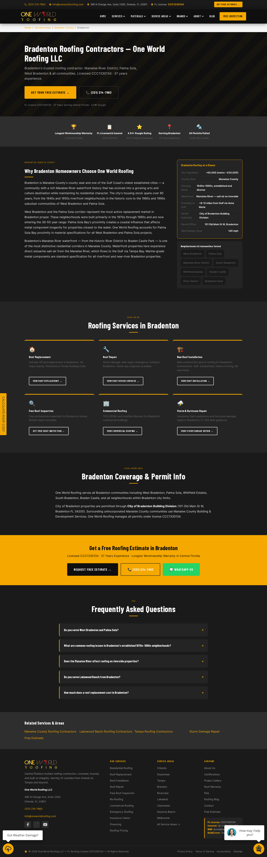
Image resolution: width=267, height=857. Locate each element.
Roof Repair (117, 786)
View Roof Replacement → (47, 380)
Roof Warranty (212, 786)
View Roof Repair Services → (123, 380)
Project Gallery (212, 780)
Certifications (212, 774)
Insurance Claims (120, 817)
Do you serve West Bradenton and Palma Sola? (134, 629)
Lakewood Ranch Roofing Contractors (106, 731)
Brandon (162, 786)
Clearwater (163, 805)
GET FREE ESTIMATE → (228, 4)
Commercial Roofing (122, 805)
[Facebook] (28, 824)
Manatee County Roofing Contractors (50, 731)
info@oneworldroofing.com (67, 4)
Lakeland (162, 799)
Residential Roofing (121, 768)
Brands (181, 16)
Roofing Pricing (119, 830)
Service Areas (159, 16)
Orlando (162, 768)
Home (103, 16)
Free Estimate (34, 738)
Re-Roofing (116, 799)
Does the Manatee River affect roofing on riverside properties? (134, 661)
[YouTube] (45, 824)
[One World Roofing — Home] (38, 16)
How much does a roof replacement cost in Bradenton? (134, 692)
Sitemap (238, 851)
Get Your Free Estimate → (50, 92)
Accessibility (224, 851)
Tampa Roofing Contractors (153, 731)
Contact (209, 805)
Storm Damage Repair (204, 731)
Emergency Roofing (121, 811)
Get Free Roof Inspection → (49, 430)
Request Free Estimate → (93, 569)
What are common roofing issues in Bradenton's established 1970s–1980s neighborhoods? (134, 645)
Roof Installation (119, 780)
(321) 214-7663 (36, 4)
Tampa (161, 780)
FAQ (206, 793)
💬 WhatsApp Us (181, 569)
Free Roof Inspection (122, 793)
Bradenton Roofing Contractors (74, 48)
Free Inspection (232, 16)
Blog (212, 16)
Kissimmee (163, 774)
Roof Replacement (121, 774)
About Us (209, 768)
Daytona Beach (166, 811)
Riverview (163, 793)
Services (117, 16)
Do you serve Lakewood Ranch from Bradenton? (134, 676)
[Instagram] (36, 824)
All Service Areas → (168, 824)
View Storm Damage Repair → (197, 430)
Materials (137, 16)
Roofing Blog (211, 799)
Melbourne (163, 817)
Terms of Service (204, 851)
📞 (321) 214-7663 (99, 92)
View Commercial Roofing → (122, 430)
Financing (115, 824)
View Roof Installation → (195, 380)
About (197, 16)
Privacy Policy (185, 851)
